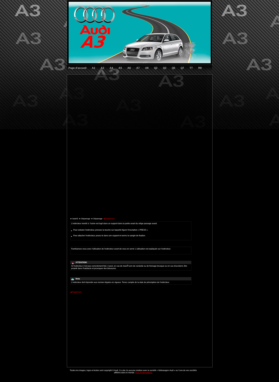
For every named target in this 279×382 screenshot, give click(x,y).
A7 (138, 68)
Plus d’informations (143, 372)
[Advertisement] (117, 88)
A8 (147, 68)
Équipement (108, 219)
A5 (120, 68)
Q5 (173, 68)
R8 (200, 68)
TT (191, 68)
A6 (129, 68)
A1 (93, 68)
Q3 (164, 68)
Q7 (182, 68)
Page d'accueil (77, 68)
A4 (111, 68)
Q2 (155, 68)
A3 (102, 68)
